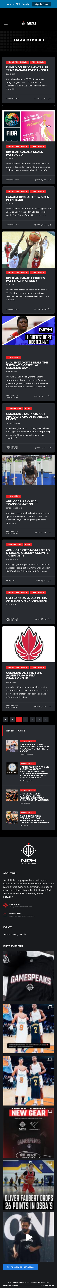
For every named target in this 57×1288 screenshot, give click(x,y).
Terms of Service (10, 1285)
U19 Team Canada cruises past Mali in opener (25, 279)
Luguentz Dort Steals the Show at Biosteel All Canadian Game (27, 365)
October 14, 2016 (13, 423)
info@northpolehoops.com (20, 907)
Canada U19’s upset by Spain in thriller (27, 198)
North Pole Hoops (16, 1282)
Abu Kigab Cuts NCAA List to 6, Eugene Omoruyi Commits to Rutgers (28, 553)
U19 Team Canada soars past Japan (24, 153)
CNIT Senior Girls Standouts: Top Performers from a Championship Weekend (34, 796)
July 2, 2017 (10, 203)
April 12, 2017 (11, 372)
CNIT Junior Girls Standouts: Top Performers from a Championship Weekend (34, 819)
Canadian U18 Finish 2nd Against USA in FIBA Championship (24, 675)
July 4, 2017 (10, 158)
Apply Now (41, 4)
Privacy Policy (47, 1285)
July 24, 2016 (11, 604)
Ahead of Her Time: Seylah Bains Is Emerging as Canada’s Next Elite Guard (35, 747)
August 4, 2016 (12, 559)
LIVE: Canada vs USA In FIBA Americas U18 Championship (27, 599)
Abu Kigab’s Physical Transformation (22, 503)
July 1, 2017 (10, 285)
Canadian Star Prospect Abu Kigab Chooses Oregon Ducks (27, 416)
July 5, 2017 (10, 74)
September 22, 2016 (14, 508)
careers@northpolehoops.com (22, 916)
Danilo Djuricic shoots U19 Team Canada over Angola (27, 69)
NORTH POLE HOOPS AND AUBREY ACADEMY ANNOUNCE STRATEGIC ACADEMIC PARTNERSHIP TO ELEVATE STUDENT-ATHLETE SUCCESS (34, 772)
